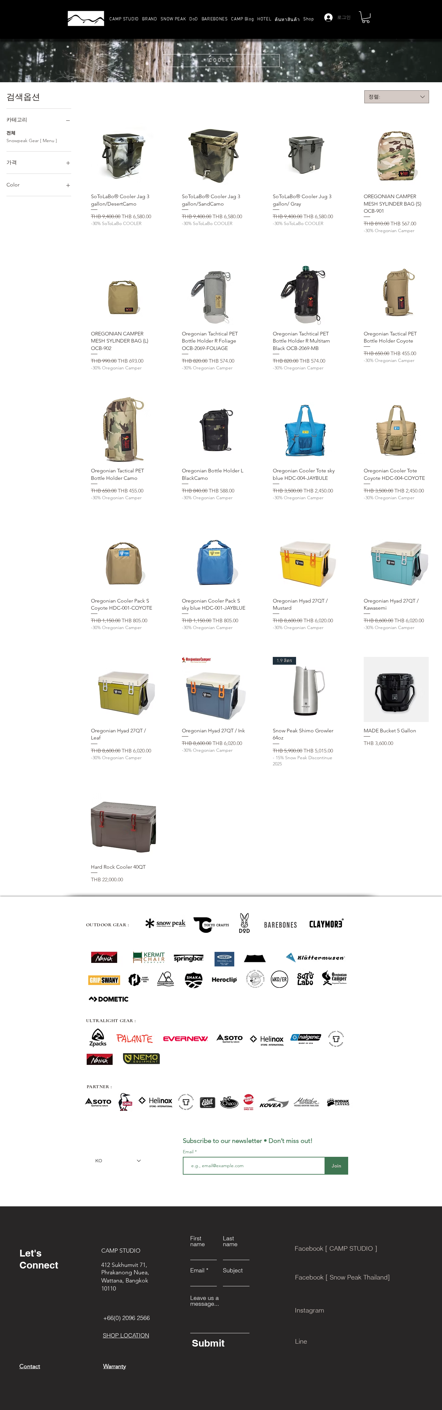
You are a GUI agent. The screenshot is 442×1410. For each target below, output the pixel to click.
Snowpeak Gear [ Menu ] (31, 140)
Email (189, 1151)
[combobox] (396, 96)
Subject (233, 1270)
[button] (149, 19)
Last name (230, 1241)
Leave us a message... (204, 1301)
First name (197, 1241)
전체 (11, 133)
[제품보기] (123, 155)
